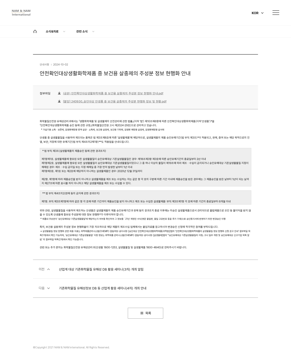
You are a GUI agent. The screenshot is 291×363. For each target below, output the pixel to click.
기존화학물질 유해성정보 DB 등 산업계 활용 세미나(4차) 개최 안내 (102, 288)
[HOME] (35, 31)
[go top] (274, 346)
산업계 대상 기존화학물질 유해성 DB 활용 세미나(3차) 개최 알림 (101, 269)
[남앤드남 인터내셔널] (21, 13)
